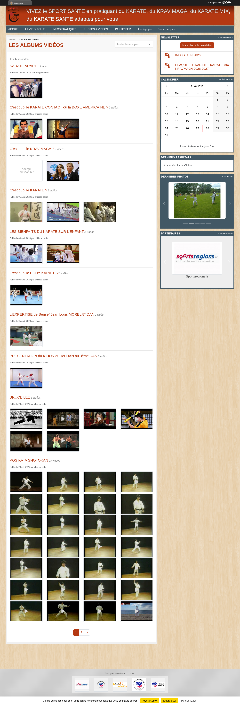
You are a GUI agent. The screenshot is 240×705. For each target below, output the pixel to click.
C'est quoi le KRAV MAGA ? (32, 149)
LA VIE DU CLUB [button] (35, 29)
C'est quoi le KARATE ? (28, 190)
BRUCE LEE (20, 397)
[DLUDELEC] (120, 684)
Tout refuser (169, 700)
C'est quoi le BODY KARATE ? (34, 273)
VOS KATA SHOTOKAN (29, 460)
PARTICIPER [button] (123, 29)
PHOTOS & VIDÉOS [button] (96, 29)
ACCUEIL (14, 29)
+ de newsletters (225, 37)
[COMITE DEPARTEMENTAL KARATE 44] (101, 684)
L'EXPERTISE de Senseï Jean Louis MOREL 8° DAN (52, 314)
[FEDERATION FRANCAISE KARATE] (158, 684)
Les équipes (145, 29)
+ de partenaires (225, 233)
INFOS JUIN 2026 (188, 55)
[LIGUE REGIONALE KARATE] (139, 684)
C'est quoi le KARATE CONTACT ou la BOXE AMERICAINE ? (59, 107)
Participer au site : (215, 2)
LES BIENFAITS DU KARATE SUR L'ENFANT (47, 232)
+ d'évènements (226, 79)
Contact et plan (166, 29)
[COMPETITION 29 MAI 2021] (197, 200)
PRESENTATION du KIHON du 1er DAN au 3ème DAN (53, 356)
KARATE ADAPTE (24, 66)
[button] (164, 203)
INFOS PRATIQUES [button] (65, 29)
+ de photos (227, 177)
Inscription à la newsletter (197, 45)
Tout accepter (150, 700)
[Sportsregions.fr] (82, 684)
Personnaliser (189, 700)
